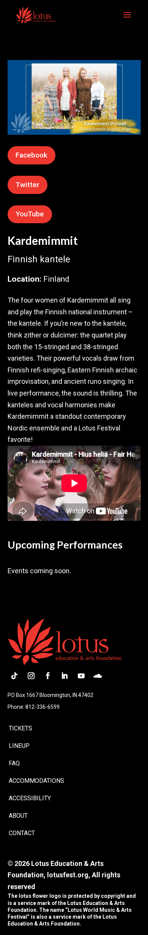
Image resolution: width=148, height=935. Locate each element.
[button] (127, 19)
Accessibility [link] (30, 798)
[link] (36, 14)
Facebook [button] (31, 155)
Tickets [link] (20, 728)
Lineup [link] (19, 745)
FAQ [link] (14, 763)
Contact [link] (22, 833)
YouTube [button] (30, 214)
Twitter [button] (27, 184)
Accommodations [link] (36, 780)
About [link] (18, 815)
